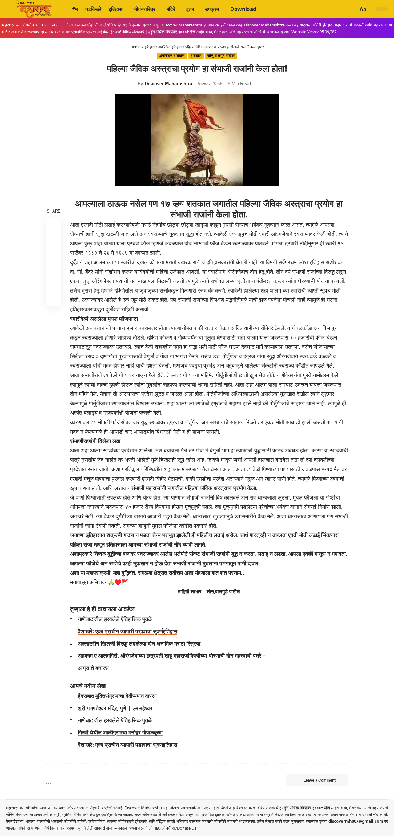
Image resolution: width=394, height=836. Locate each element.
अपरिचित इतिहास (170, 47)
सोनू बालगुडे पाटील (221, 56)
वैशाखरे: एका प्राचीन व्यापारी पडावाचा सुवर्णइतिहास (127, 631)
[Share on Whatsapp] (53, 254)
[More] (53, 298)
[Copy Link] (53, 284)
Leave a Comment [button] (320, 780)
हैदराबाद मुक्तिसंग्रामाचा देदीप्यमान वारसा (117, 695)
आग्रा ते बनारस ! (95, 667)
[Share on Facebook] (53, 224)
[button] (352, 9)
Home (135, 47)
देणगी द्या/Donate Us (179, 828)
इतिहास (149, 47)
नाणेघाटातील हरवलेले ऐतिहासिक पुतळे (115, 619)
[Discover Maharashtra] (34, 9)
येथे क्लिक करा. (55, 828)
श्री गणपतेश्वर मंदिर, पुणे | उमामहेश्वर (115, 708)
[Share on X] (53, 239)
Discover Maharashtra (168, 83)
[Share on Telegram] (53, 269)
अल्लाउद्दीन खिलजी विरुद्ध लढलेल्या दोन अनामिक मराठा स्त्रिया (139, 643)
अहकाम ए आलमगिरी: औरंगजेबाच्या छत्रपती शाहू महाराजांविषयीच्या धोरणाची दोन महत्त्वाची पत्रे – (172, 655)
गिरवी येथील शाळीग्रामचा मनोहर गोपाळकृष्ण (120, 732)
